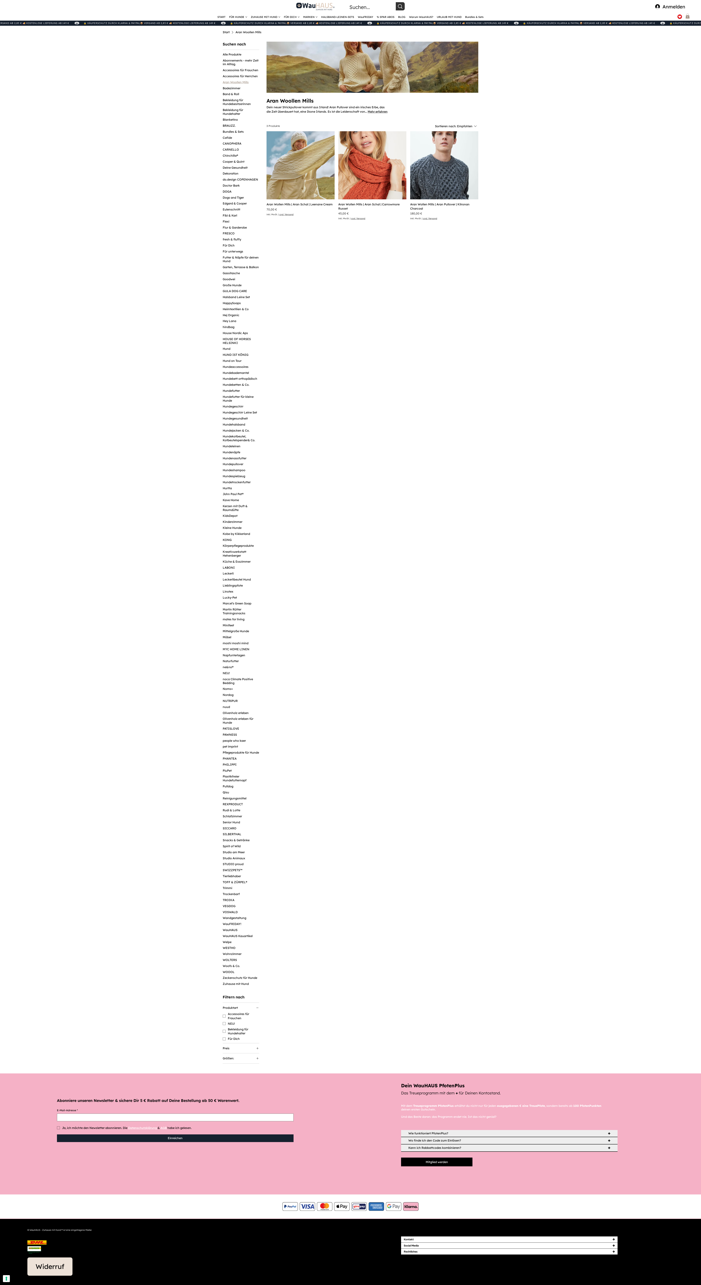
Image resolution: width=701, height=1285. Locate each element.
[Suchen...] (400, 6)
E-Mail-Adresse (67, 1110)
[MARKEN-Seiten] (316, 17)
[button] (687, 16)
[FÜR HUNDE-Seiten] (246, 17)
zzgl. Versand (286, 214)
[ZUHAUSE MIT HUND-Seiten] (279, 17)
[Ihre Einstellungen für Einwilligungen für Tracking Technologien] (6, 1278)
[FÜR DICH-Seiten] (299, 17)
